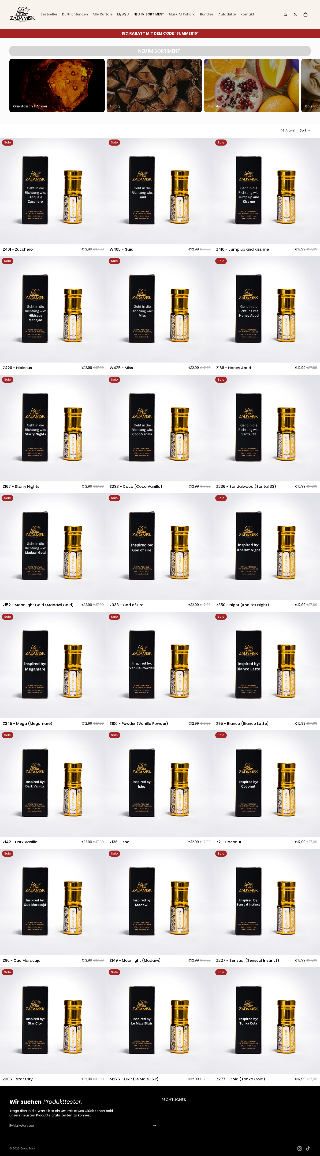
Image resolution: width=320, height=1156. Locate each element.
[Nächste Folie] (305, 85)
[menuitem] (49, 14)
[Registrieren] (154, 1126)
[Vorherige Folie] (14, 85)
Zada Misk (27, 1148)
